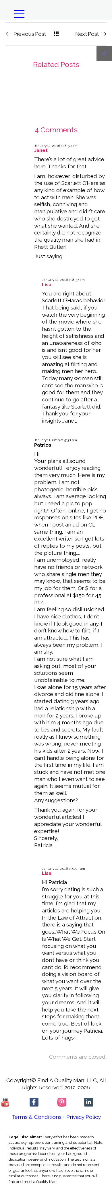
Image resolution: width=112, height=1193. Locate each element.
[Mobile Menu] (21, 14)
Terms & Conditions (36, 1117)
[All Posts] (56, 33)
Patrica (42, 445)
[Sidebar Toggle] (104, 53)
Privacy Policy (83, 1117)
